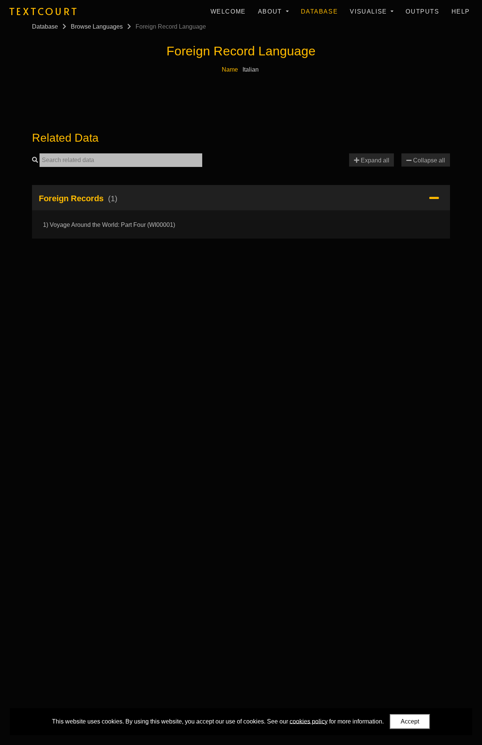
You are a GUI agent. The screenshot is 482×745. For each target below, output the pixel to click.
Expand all (374, 160)
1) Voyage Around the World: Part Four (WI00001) (109, 225)
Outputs (422, 11)
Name (230, 69)
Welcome (228, 11)
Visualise (369, 11)
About (271, 11)
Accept (410, 721)
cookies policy (309, 721)
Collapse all (428, 160)
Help (460, 11)
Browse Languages (97, 26)
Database (319, 11)
